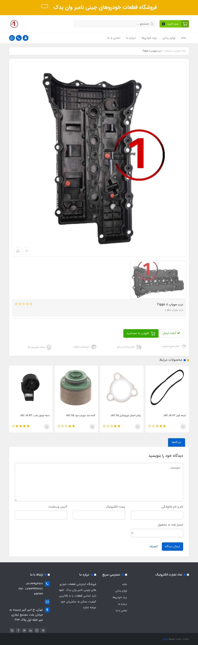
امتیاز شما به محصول (170, 524)
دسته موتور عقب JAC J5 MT (35, 415)
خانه (183, 38)
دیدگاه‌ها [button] (176, 442)
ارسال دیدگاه (172, 546)
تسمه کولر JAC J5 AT (174, 415)
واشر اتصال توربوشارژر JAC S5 (126, 415)
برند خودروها (149, 38)
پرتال (165, 639)
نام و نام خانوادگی (172, 506)
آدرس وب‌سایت (58, 506)
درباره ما (131, 38)
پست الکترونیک (115, 506)
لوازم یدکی (168, 38)
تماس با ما (113, 38)
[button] (174, 23)
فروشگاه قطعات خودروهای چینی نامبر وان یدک (104, 7)
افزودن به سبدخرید (138, 333)
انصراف (153, 546)
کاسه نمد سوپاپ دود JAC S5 (80, 415)
